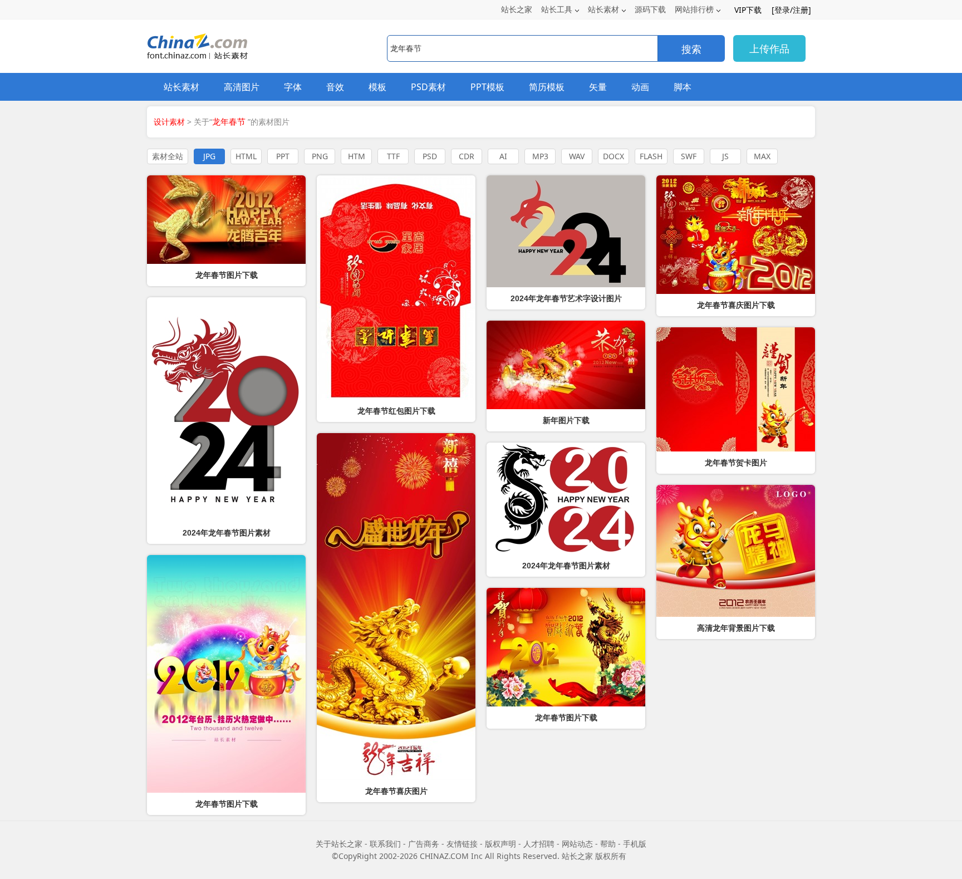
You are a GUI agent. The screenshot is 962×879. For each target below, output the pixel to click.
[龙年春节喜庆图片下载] (735, 234)
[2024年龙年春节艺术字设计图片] (566, 231)
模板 (377, 87)
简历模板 (547, 87)
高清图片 (241, 87)
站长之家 (516, 9)
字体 (293, 87)
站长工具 (556, 9)
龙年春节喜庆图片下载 (736, 305)
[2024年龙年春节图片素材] (566, 498)
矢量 (598, 87)
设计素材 (169, 121)
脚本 (682, 87)
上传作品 (769, 48)
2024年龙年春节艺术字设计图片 (566, 298)
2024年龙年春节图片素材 (566, 565)
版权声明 (500, 843)
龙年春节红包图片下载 (396, 410)
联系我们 (385, 843)
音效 (335, 87)
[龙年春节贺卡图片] (735, 389)
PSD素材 (428, 87)
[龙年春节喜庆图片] (396, 606)
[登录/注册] (791, 9)
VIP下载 (748, 9)
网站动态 (577, 843)
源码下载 (650, 9)
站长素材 (603, 9)
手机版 (634, 843)
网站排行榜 (694, 9)
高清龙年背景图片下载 (736, 627)
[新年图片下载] (566, 365)
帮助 (608, 843)
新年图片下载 (566, 420)
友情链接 (462, 843)
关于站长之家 (339, 843)
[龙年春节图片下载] (226, 219)
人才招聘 (538, 843)
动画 (640, 87)
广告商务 (423, 843)
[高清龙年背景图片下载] (735, 551)
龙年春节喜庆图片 (396, 791)
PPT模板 (487, 87)
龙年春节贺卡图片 (736, 462)
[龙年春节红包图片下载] (396, 287)
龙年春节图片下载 (226, 275)
